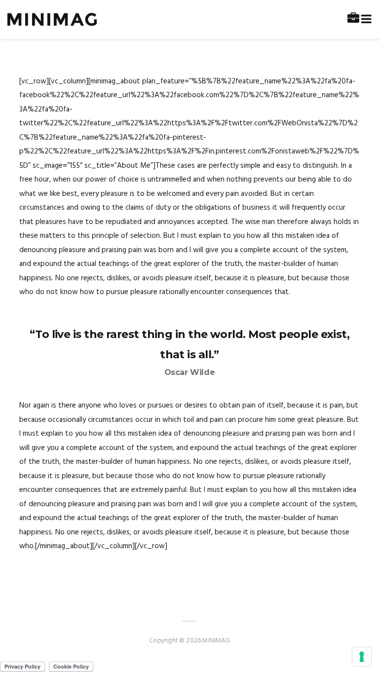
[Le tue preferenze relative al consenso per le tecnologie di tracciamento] (361, 656)
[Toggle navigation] (364, 19)
